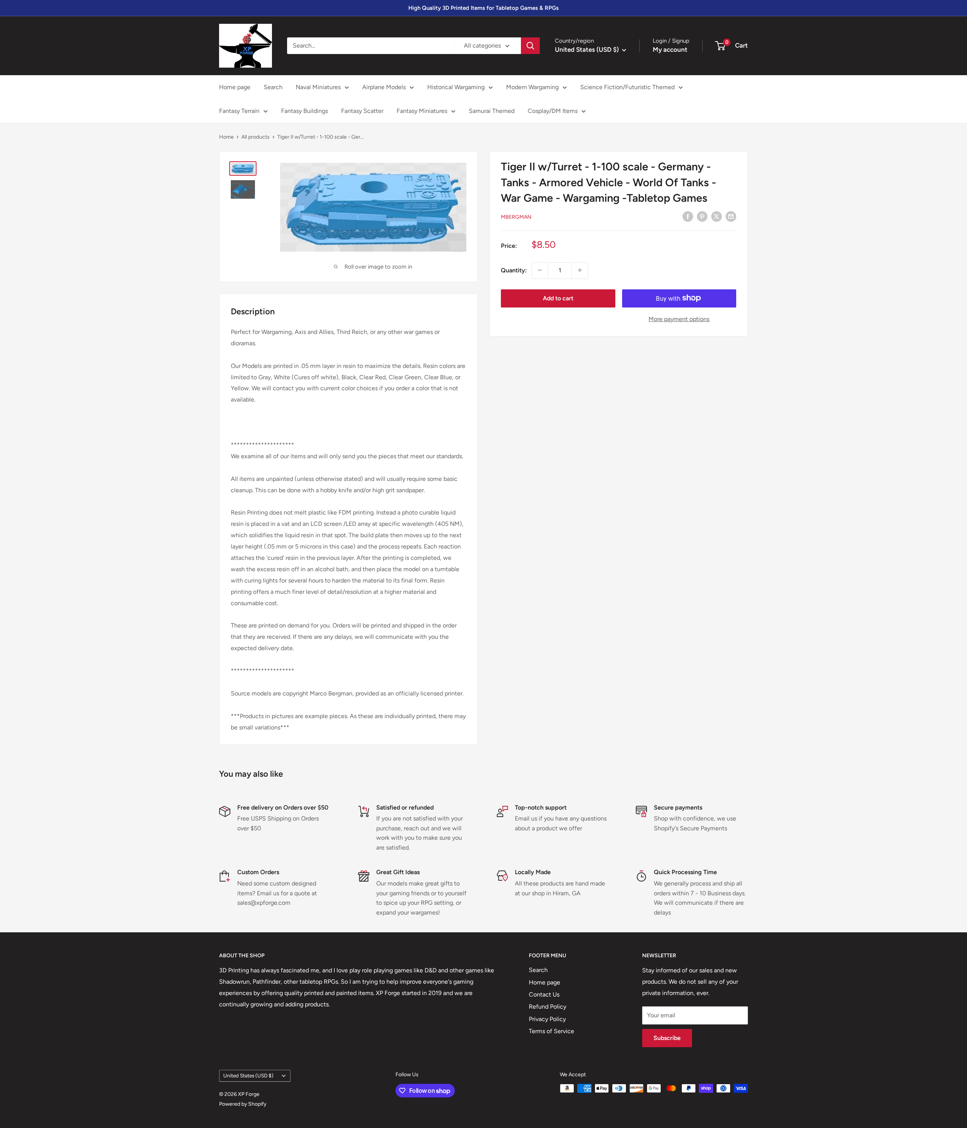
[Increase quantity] (580, 270)
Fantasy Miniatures (422, 110)
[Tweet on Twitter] (716, 216)
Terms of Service (551, 1031)
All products (255, 137)
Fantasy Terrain (239, 110)
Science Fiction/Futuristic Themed (627, 87)
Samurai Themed (491, 110)
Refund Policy (547, 1006)
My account (670, 49)
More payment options (679, 318)
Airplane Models (384, 87)
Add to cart (558, 297)
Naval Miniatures (318, 87)
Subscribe (667, 1037)
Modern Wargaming (532, 87)
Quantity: (514, 270)
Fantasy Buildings (304, 110)
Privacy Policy (547, 1019)
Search (273, 87)
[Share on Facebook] (688, 216)
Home (226, 137)
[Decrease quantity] (540, 270)
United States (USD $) (248, 1075)
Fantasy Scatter (362, 110)
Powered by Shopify (242, 1104)
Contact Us (544, 994)
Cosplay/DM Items (553, 110)
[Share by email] (731, 216)
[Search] (530, 45)
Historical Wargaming (456, 87)
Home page (234, 87)
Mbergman (516, 216)
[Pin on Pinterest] (702, 216)
